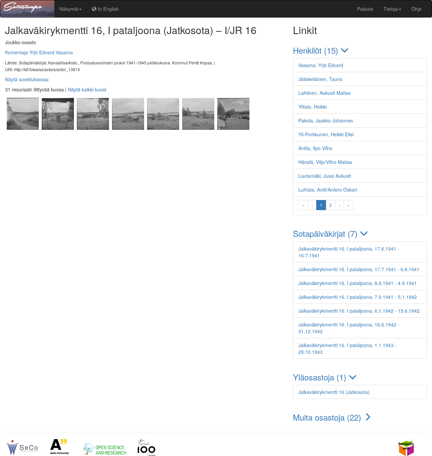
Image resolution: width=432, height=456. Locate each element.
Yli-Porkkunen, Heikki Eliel (326, 134)
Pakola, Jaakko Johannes (325, 120)
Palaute (365, 8)
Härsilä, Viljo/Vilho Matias (325, 162)
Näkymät (68, 8)
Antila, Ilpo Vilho (315, 148)
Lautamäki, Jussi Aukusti (324, 175)
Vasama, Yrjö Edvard (320, 65)
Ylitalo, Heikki (312, 106)
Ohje (416, 8)
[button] (360, 50)
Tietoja (390, 8)
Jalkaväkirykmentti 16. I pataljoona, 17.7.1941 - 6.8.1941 (359, 269)
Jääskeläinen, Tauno (320, 79)
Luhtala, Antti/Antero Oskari (327, 189)
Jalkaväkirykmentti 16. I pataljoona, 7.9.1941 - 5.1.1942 (357, 296)
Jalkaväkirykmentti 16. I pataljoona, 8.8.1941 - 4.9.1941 (357, 283)
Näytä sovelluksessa (27, 79)
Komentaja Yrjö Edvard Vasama (39, 52)
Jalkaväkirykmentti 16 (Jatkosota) (334, 392)
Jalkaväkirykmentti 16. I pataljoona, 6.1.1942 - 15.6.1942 (359, 310)
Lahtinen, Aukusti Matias (324, 92)
